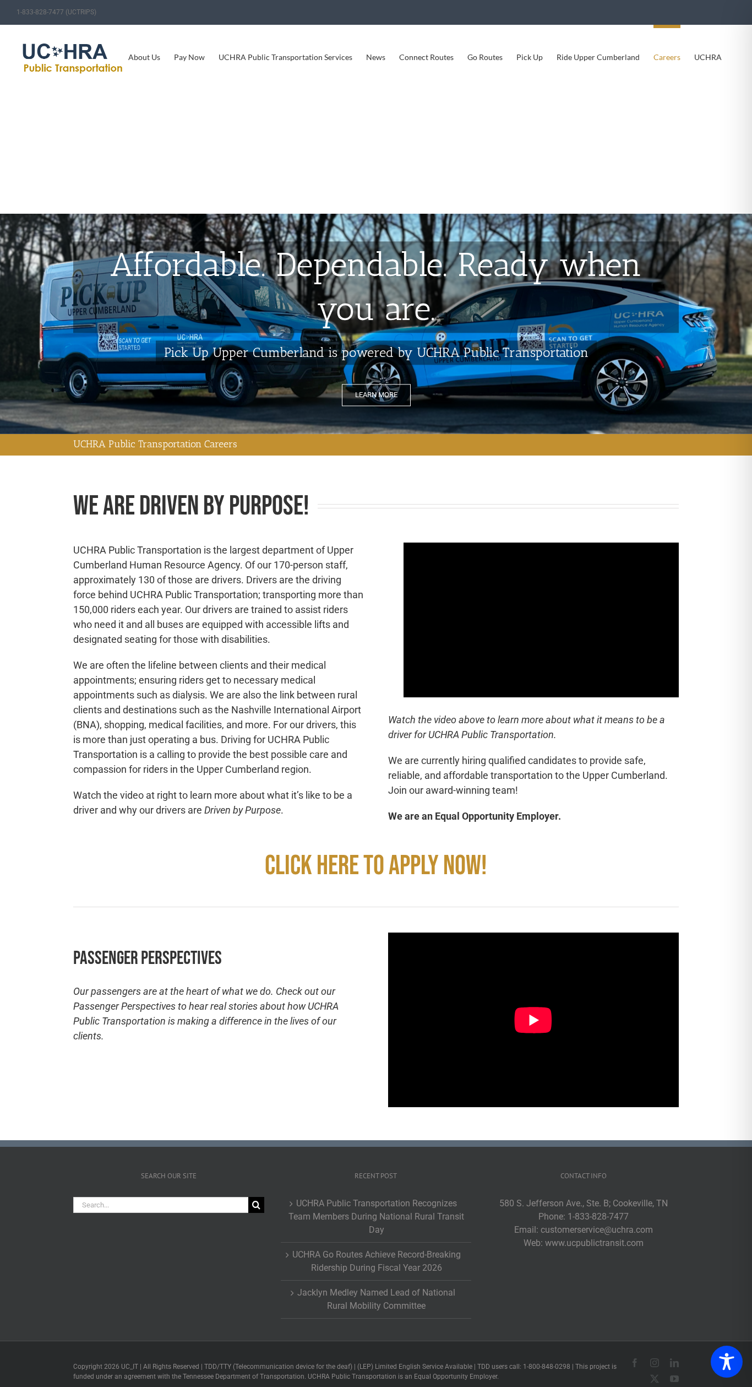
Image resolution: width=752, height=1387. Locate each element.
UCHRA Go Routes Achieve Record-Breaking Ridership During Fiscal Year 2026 (376, 1261)
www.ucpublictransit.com (594, 1243)
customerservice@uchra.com (597, 1230)
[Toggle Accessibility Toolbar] (727, 1362)
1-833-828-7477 (598, 1216)
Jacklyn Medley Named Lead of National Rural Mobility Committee (376, 1299)
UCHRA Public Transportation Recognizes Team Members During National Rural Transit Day (376, 1216)
